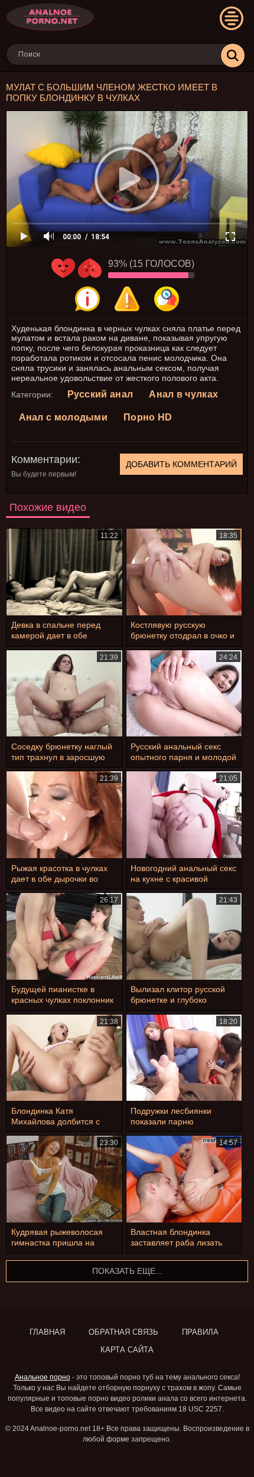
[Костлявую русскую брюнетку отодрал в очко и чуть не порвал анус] (184, 572)
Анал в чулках (183, 394)
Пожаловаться (127, 298)
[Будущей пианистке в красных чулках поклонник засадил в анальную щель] (64, 936)
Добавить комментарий (181, 464)
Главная (47, 1332)
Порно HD (147, 417)
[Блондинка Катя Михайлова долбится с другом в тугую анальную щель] (64, 1058)
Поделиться (166, 298)
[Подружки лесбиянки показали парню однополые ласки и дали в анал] (184, 1058)
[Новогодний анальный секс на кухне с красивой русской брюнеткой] (184, 814)
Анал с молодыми (63, 417)
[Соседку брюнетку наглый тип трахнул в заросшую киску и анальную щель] (64, 693)
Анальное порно (42, 1377)
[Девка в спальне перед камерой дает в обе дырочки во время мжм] (64, 572)
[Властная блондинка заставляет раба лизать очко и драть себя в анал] (184, 1179)
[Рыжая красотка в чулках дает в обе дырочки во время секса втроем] (64, 814)
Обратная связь (123, 1332)
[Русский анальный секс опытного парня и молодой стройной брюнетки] (184, 693)
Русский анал (100, 394)
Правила (200, 1332)
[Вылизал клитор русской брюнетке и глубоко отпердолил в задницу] (184, 936)
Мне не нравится (89, 268)
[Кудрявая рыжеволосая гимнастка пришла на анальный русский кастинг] (64, 1179)
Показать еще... (127, 1271)
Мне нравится (63, 268)
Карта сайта (127, 1349)
